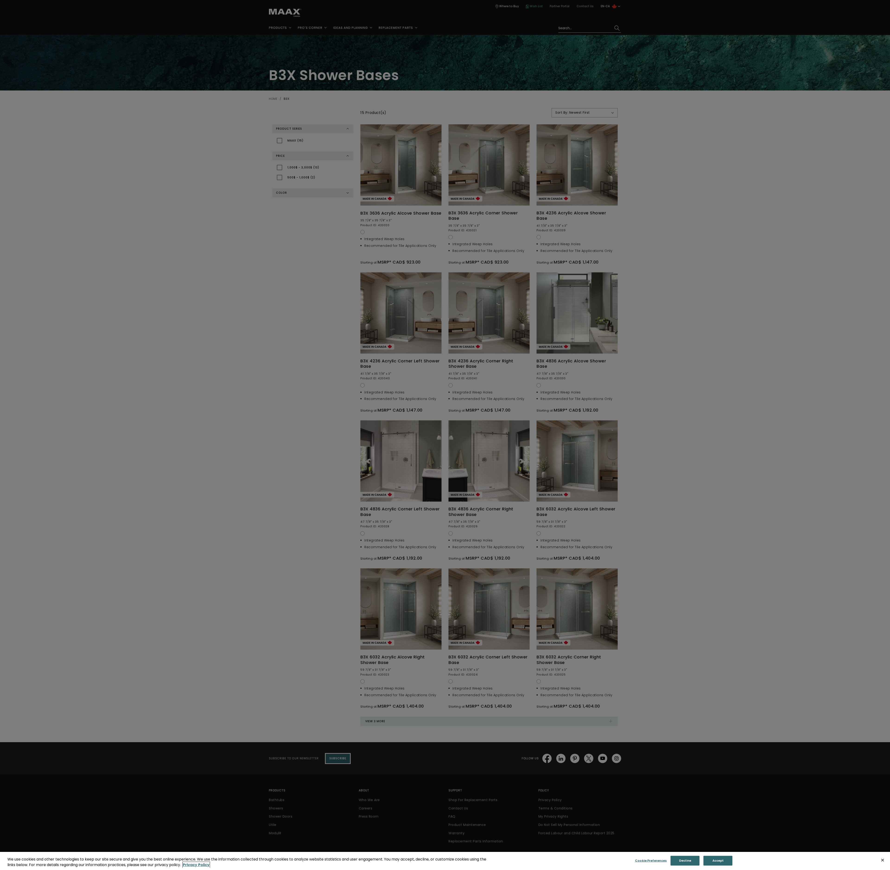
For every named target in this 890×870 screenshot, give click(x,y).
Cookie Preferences (651, 860)
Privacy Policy (196, 864)
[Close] (882, 860)
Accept (718, 860)
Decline (685, 860)
